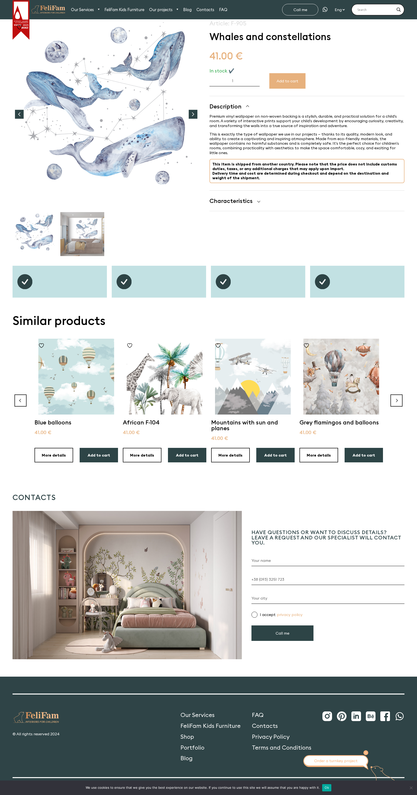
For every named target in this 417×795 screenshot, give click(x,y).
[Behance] (370, 716)
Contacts (205, 9)
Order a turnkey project (336, 760)
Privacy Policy (271, 736)
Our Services (82, 9)
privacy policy (290, 614)
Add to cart (287, 81)
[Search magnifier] (398, 9)
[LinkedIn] (356, 716)
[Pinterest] (342, 716)
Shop (187, 736)
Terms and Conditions (281, 747)
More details (54, 455)
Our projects (161, 9)
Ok (327, 787)
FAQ (223, 9)
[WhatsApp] (325, 10)
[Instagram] (327, 716)
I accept (281, 614)
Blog (187, 9)
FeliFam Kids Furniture (124, 9)
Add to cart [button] (99, 455)
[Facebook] (385, 716)
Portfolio (192, 747)
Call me (300, 9)
